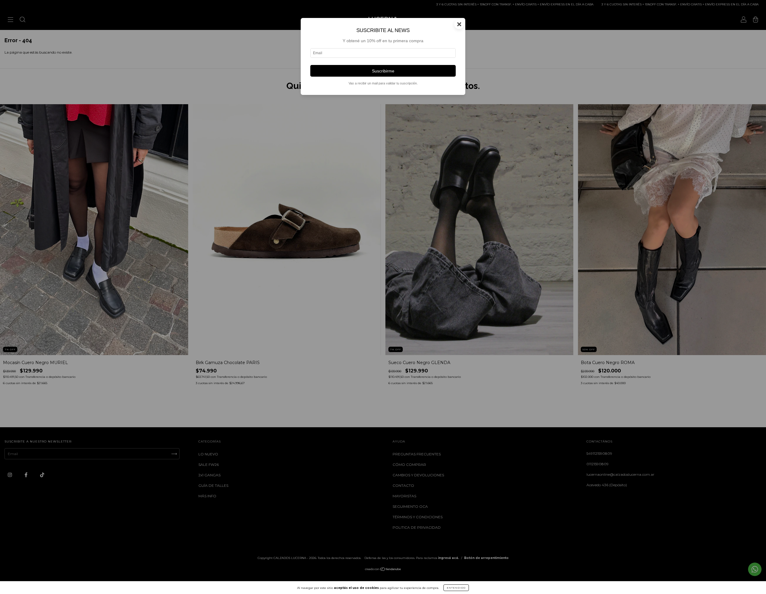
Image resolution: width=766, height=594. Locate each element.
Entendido (456, 587)
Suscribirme (383, 71)
